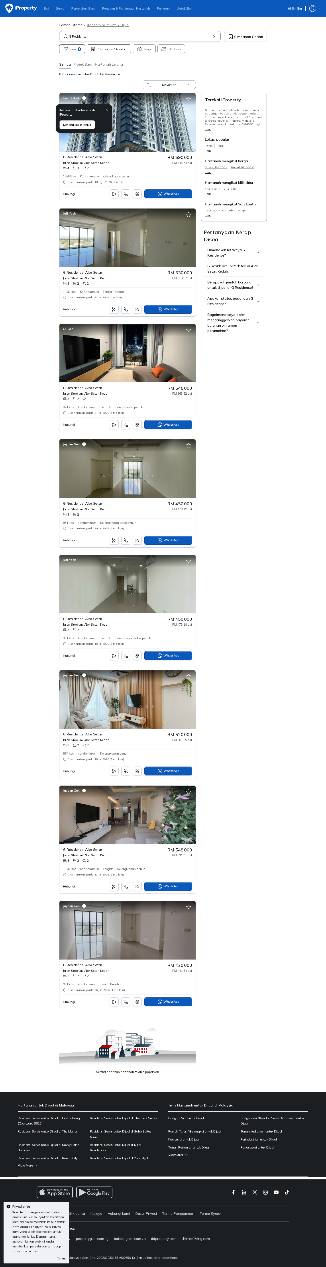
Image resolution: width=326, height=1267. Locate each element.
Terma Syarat (211, 1213)
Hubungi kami (119, 1213)
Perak (220, 145)
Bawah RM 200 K (216, 167)
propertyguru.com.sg (92, 1238)
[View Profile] (74, 98)
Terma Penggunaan (178, 1213)
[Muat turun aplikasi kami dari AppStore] (55, 1192)
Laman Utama (70, 25)
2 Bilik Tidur (231, 189)
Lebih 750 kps (237, 210)
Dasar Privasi (146, 1213)
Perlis (209, 145)
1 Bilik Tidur (212, 189)
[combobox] (140, 36)
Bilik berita (76, 1213)
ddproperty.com (163, 1238)
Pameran (163, 8)
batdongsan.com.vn (130, 1238)
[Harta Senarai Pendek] (188, 99)
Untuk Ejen (184, 8)
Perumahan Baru (83, 8)
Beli (46, 8)
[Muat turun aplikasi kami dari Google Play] (94, 1192)
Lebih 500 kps (214, 210)
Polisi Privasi (52, 1227)
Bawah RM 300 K (242, 167)
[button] (65, 64)
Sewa (60, 8)
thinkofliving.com (196, 1238)
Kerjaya (96, 1213)
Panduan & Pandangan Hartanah (126, 8)
